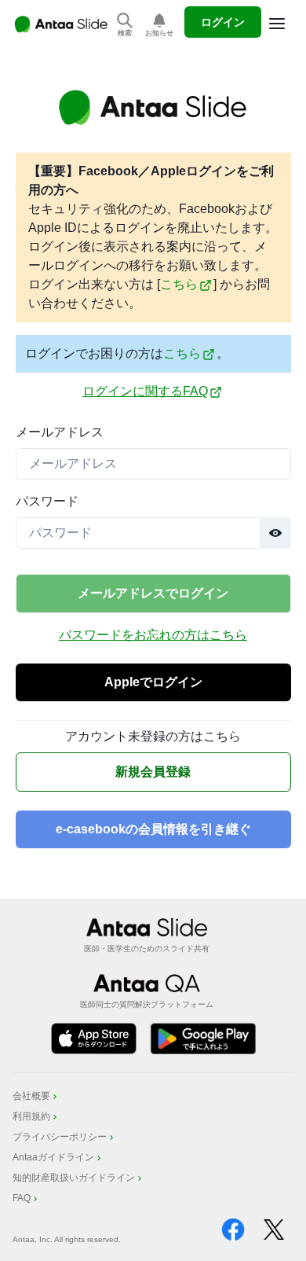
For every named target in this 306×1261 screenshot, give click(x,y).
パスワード (47, 501)
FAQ (22, 1198)
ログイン (223, 22)
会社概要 (31, 1095)
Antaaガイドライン (53, 1157)
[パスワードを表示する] (275, 533)
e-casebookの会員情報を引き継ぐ (153, 829)
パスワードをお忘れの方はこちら (153, 635)
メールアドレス (60, 432)
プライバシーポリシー (60, 1136)
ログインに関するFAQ (145, 391)
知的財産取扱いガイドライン (74, 1177)
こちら (179, 284)
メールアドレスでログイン (153, 593)
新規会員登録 (153, 771)
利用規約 (31, 1116)
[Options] (277, 23)
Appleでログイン (153, 682)
